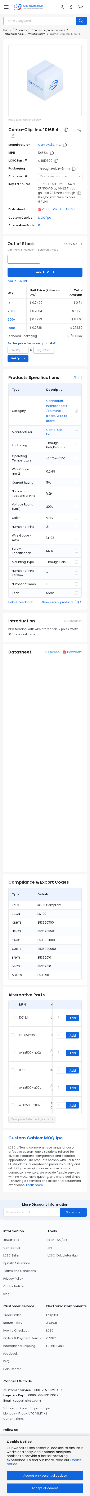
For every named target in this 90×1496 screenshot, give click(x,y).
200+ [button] (11, 311)
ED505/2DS (27, 1035)
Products (21, 30)
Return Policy (12, 1323)
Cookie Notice (13, 1286)
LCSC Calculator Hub (63, 1255)
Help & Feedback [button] (20, 602)
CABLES (51, 1338)
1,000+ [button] (12, 328)
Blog (6, 1294)
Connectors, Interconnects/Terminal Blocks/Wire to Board (56, 411)
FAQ (6, 1361)
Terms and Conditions (19, 1271)
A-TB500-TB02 (29, 1105)
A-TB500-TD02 (30, 1053)
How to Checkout (16, 1330)
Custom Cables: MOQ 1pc (35, 1138)
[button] (6, 7)
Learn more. (35, 1185)
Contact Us (11, 1248)
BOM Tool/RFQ (58, 1240)
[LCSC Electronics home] (28, 7)
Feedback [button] (10, 1354)
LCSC (50, 1330)
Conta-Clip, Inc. (49, 145)
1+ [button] (9, 303)
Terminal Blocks (13, 34)
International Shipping (19, 1346)
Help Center (12, 1369)
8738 (22, 1070)
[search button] (81, 21)
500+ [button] (11, 319)
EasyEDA (52, 1315)
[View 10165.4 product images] (45, 80)
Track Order (12, 1315)
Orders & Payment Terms (22, 1338)
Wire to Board (36, 34)
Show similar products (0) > (61, 602)
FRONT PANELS (56, 1346)
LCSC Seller (11, 1255)
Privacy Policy (13, 1279)
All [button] (75, 377)
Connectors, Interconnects (48, 30)
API (50, 1248)
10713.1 (23, 1018)
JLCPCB (51, 1323)
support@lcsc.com (27, 1400)
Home (7, 30)
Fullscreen (52, 652)
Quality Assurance (16, 1263)
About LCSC (12, 1240)
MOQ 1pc (44, 218)
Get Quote (18, 358)
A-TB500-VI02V (30, 1088)
